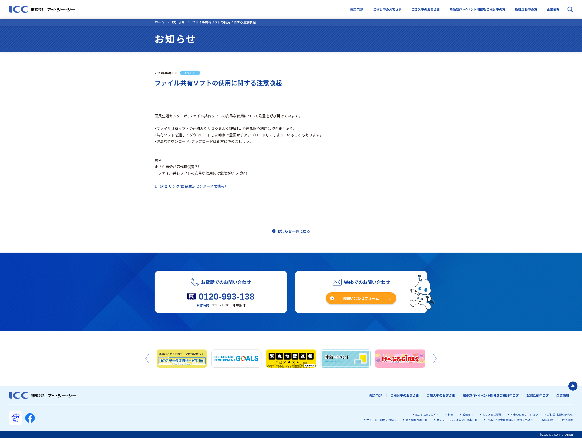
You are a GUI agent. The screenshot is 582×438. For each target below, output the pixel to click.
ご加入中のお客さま (425, 9)
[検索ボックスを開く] (570, 9)
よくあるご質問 (492, 414)
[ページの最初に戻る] (572, 386)
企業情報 (553, 9)
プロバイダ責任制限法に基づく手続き (510, 420)
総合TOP (356, 9)
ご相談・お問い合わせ (560, 414)
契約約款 (547, 420)
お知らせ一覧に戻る (293, 231)
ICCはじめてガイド (427, 414)
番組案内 (467, 414)
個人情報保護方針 (416, 420)
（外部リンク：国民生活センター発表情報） (192, 186)
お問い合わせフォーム (361, 298)
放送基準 (567, 420)
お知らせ (178, 22)
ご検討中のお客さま (387, 9)
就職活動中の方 (526, 9)
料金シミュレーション (524, 414)
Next (434, 359)
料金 (450, 414)
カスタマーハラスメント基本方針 (456, 420)
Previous (147, 359)
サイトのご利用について (381, 420)
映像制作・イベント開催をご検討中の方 (477, 9)
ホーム (159, 22)
